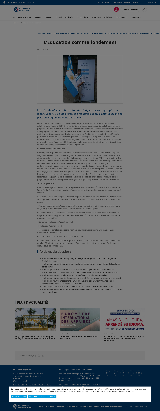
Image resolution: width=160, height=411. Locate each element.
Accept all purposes (19, 396)
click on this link (127, 391)
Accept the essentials (36, 396)
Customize (51, 396)
